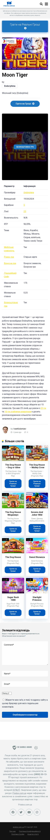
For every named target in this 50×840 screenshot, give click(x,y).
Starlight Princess (36, 598)
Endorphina (9, 86)
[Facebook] (13, 812)
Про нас (12, 831)
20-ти (43, 408)
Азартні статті (33, 834)
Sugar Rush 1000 (13, 598)
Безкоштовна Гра (25, 147)
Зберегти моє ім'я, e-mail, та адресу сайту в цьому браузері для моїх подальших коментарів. (25, 703)
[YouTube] (29, 812)
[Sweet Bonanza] (37, 552)
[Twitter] (21, 812)
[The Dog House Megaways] (13, 507)
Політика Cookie (17, 834)
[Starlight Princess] (37, 592)
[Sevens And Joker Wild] (37, 507)
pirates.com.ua (18, 827)
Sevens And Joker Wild (37, 513)
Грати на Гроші (24, 103)
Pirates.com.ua (19, 793)
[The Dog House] (13, 552)
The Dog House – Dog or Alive (13, 466)
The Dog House (13, 557)
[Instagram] (37, 812)
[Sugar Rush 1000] (13, 592)
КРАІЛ (16, 790)
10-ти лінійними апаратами (18, 411)
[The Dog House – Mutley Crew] (37, 460)
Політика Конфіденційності (30, 831)
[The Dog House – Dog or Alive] (13, 460)
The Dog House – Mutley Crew (37, 466)
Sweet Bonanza (37, 557)
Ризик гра (9, 257)
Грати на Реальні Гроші (25, 24)
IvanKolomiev (19, 429)
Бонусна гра (10, 263)
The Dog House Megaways (13, 513)
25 (25, 211)
